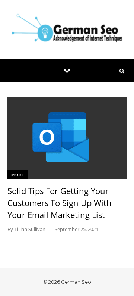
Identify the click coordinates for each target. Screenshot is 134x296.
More (17, 174)
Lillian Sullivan (30, 229)
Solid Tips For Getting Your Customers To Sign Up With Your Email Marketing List (59, 202)
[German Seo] (67, 30)
